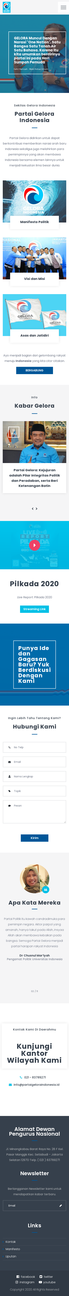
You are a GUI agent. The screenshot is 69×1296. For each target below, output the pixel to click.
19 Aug (14, 432)
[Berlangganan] (60, 1205)
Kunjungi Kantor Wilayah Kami (34, 1053)
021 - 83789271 (35, 1077)
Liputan (11, 1256)
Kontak (11, 1242)
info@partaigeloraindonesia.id (36, 1085)
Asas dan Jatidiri (34, 335)
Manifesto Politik (34, 222)
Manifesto (13, 1249)
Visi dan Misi (34, 279)
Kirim (34, 838)
